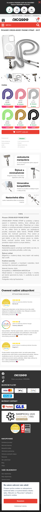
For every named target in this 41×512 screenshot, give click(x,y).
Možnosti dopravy (7, 445)
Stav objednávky (6, 473)
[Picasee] (20, 19)
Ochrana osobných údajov (9, 454)
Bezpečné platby (6, 448)
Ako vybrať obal (6, 460)
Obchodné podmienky (8, 451)
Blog (3, 463)
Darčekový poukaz (7, 442)
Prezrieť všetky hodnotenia (21, 294)
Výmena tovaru (6, 479)
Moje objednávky (6, 476)
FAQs (3, 465)
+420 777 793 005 (17, 15)
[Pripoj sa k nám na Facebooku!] (3, 373)
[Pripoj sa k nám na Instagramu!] (3, 377)
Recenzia (4, 457)
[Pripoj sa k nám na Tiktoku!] (3, 381)
